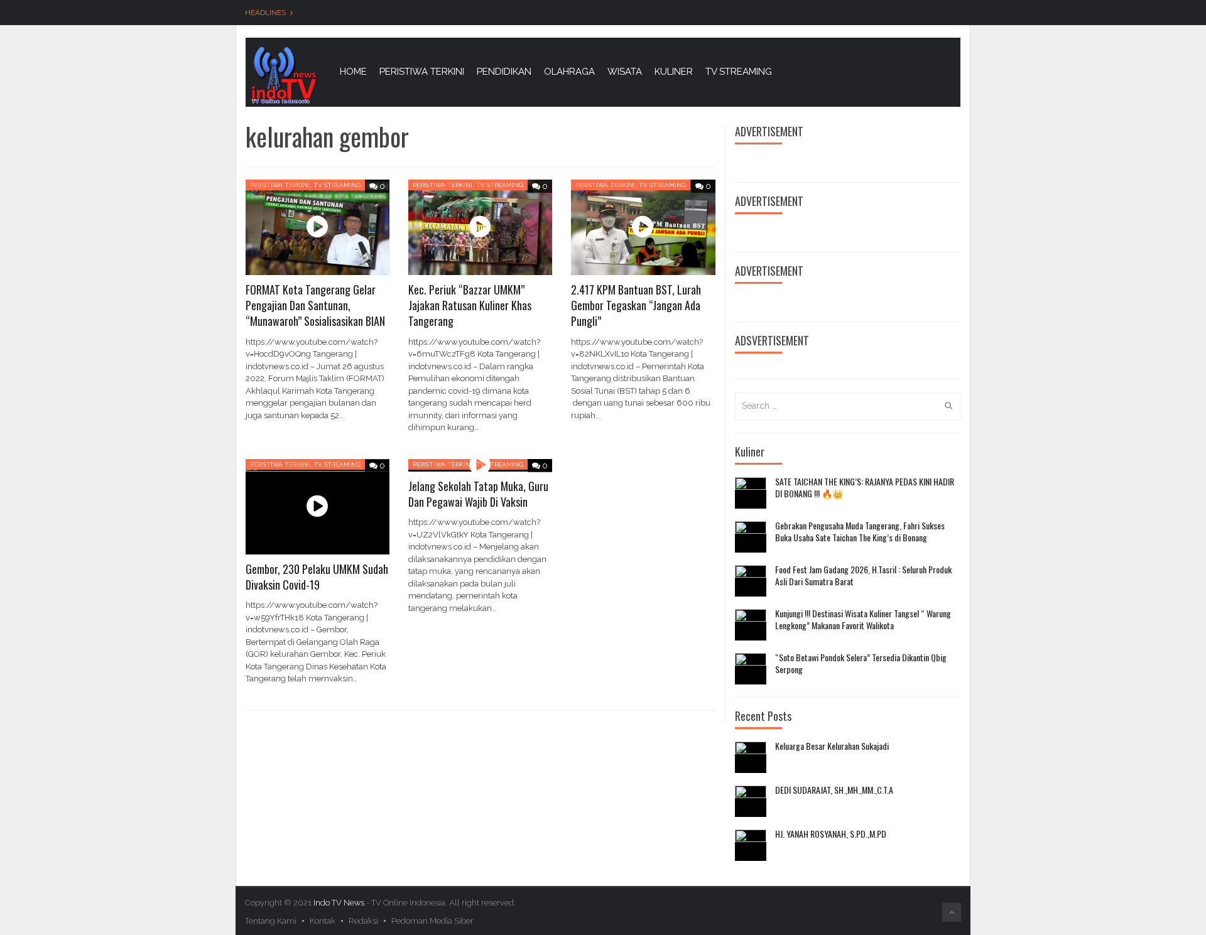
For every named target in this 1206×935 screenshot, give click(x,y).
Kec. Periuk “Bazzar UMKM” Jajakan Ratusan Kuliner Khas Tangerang (469, 305)
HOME (353, 71)
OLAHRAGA (569, 71)
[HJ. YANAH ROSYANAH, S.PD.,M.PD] (750, 845)
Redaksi (363, 921)
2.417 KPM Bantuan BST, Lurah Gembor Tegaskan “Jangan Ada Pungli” (636, 305)
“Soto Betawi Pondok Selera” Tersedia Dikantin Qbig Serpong (861, 663)
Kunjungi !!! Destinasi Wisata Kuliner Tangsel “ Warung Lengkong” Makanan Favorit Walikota (863, 619)
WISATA (624, 71)
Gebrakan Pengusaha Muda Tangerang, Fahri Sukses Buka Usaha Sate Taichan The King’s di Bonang (860, 531)
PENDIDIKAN (504, 71)
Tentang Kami (270, 921)
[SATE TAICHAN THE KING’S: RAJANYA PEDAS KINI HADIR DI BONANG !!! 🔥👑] (750, 493)
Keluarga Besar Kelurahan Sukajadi (832, 746)
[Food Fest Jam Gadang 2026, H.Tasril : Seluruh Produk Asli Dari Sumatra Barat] (750, 581)
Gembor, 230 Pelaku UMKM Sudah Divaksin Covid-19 (317, 577)
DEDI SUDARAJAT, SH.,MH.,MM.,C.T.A (834, 790)
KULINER (674, 71)
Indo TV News (339, 902)
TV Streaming (337, 184)
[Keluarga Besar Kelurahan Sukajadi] (750, 757)
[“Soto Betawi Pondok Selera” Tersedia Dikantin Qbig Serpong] (750, 668)
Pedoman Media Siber (432, 921)
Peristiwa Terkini (280, 184)
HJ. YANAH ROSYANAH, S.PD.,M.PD (830, 834)
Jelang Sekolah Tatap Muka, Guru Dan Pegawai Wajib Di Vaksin (478, 494)
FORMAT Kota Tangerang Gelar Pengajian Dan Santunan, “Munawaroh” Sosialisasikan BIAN (315, 305)
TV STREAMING (738, 71)
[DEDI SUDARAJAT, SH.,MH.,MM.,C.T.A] (750, 801)
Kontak (322, 921)
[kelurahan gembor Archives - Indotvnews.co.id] (283, 74)
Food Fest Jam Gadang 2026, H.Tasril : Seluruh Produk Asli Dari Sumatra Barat (863, 575)
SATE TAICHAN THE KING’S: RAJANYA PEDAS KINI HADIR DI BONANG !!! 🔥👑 (864, 487)
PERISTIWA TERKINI (421, 71)
